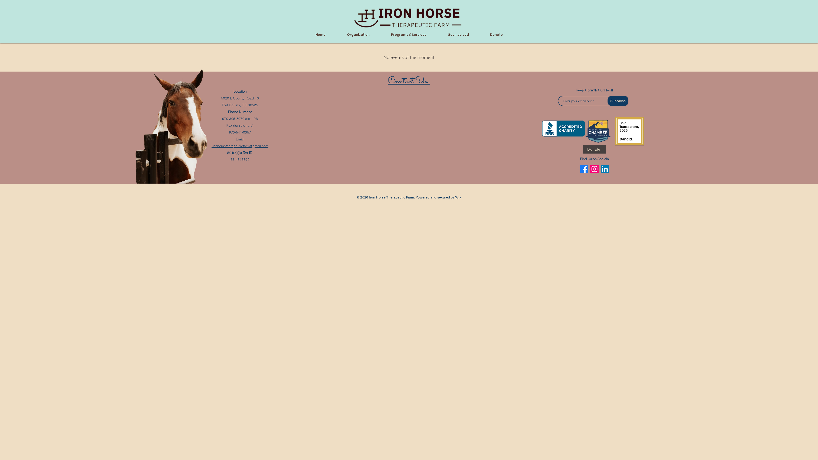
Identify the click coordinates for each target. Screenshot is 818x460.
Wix (458, 197)
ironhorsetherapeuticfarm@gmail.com (240, 146)
